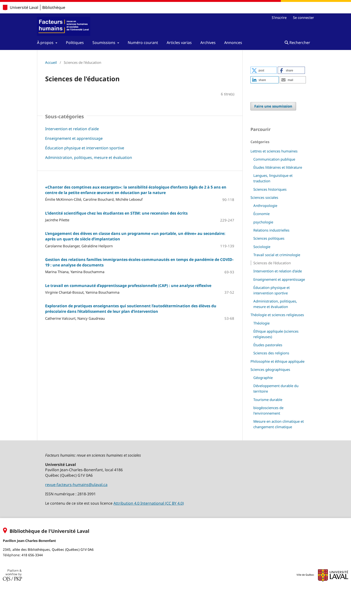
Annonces (233, 42)
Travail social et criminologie (276, 254)
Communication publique (274, 159)
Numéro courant (143, 42)
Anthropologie (265, 205)
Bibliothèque (53, 7)
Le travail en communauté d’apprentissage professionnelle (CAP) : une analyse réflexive (128, 285)
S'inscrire (279, 17)
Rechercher (299, 42)
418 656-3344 (32, 555)
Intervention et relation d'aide (72, 128)
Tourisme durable (267, 399)
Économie (261, 213)
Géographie (263, 377)
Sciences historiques (270, 189)
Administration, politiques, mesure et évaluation (88, 157)
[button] (263, 70)
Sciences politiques (268, 238)
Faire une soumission (273, 106)
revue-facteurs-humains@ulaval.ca (76, 484)
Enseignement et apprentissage (74, 138)
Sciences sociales (264, 197)
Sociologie (261, 246)
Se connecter (303, 17)
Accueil (51, 62)
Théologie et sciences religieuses (277, 314)
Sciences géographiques (270, 369)
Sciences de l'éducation (272, 262)
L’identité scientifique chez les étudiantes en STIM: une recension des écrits (116, 213)
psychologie (263, 222)
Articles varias (179, 42)
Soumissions (104, 42)
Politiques (75, 42)
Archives (208, 42)
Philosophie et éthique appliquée (277, 361)
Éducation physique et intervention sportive (84, 148)
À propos (45, 42)
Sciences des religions (271, 353)
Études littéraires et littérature (277, 167)
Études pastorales (267, 344)
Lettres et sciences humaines (274, 151)
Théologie (261, 323)
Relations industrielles (271, 230)
